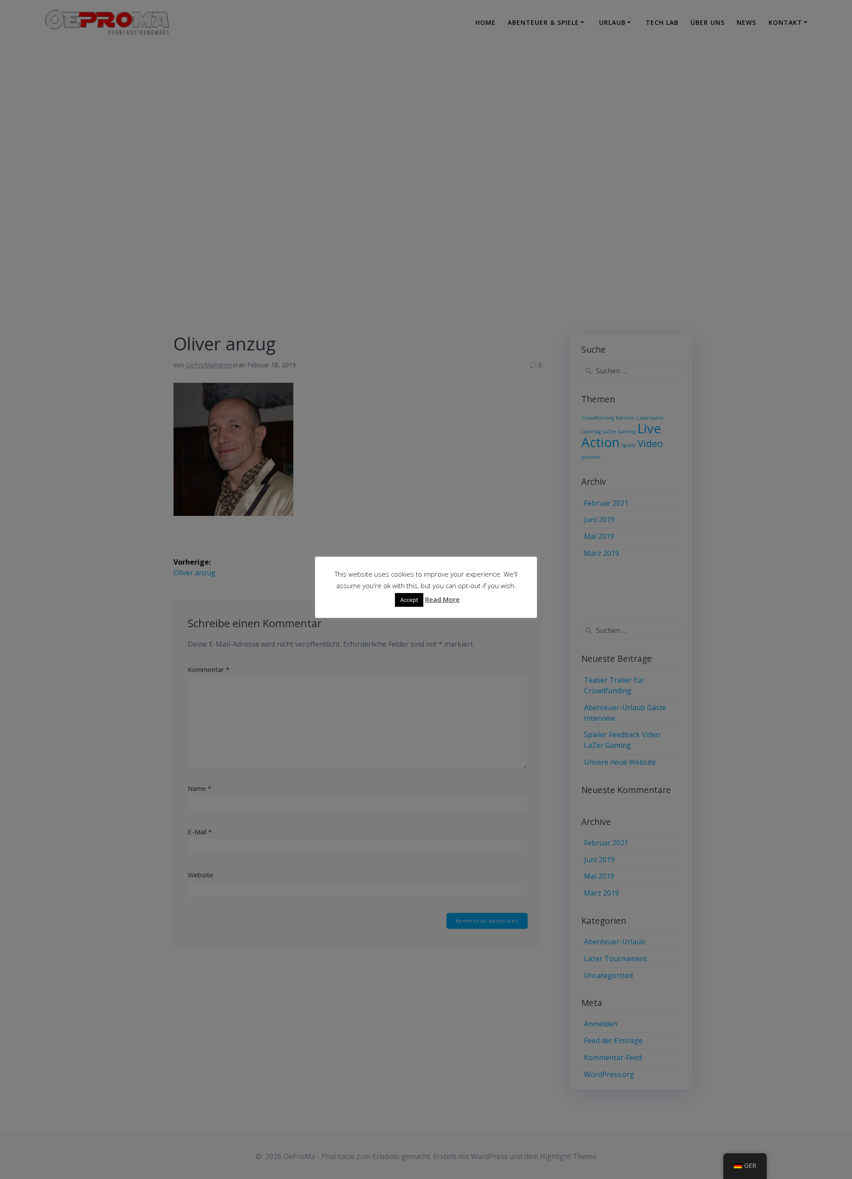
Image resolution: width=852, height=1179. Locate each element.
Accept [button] (409, 600)
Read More (442, 599)
